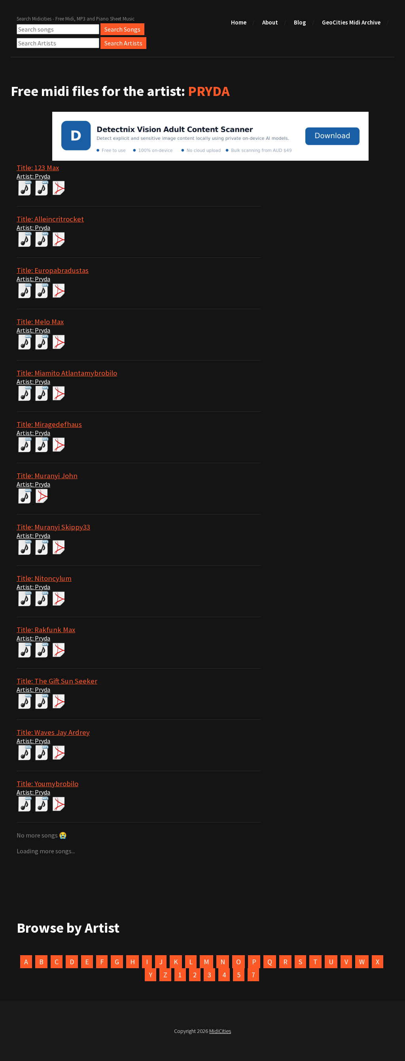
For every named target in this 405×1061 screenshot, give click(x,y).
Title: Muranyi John (47, 475)
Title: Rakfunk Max (46, 629)
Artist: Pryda (33, 176)
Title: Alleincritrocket (50, 218)
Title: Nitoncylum (44, 578)
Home (238, 22)
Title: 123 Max (38, 167)
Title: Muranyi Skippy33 (53, 526)
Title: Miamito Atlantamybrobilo (67, 372)
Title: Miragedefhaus (49, 424)
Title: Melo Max (40, 321)
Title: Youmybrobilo (47, 783)
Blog (300, 22)
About (270, 22)
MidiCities (220, 1031)
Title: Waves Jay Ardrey (53, 732)
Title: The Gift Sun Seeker (57, 680)
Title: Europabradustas (53, 270)
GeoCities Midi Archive (351, 22)
